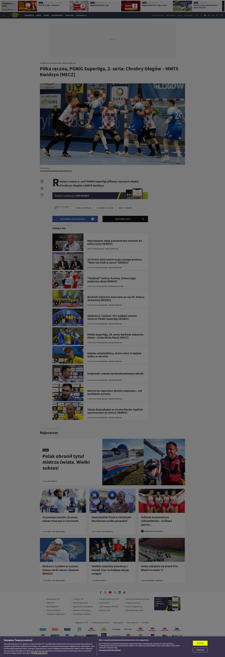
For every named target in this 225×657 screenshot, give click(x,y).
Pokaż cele (200, 650)
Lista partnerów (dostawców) (110, 650)
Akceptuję (200, 643)
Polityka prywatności (39, 653)
